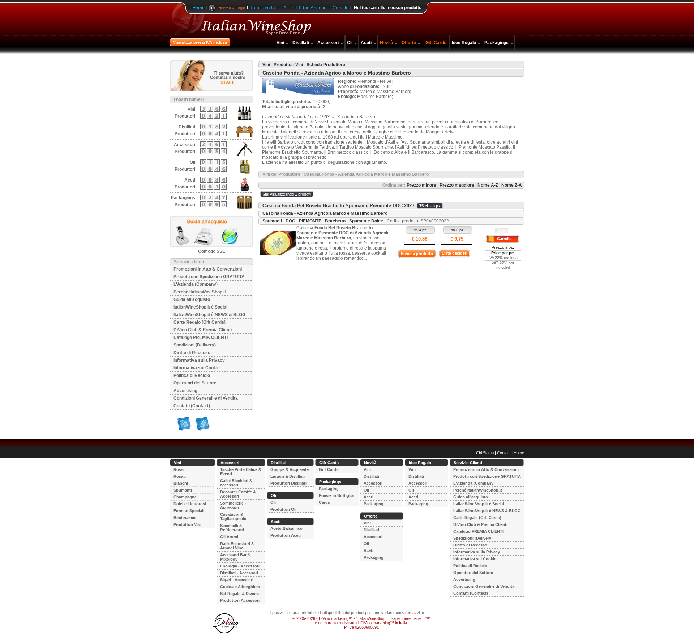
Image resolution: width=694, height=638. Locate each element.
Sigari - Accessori (236, 580)
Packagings (496, 42)
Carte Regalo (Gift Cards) (200, 322)
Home (198, 7)
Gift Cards (435, 42)
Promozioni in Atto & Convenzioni (208, 269)
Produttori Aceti (285, 535)
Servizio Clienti (468, 462)
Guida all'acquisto (192, 299)
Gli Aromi (229, 537)
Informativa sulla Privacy (199, 360)
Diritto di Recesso (192, 352)
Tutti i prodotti (264, 7)
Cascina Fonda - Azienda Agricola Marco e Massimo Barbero (324, 213)
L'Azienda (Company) (196, 284)
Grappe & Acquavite (289, 469)
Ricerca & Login (231, 8)
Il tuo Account (313, 7)
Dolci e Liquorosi (190, 504)
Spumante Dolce (366, 221)
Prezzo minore (421, 185)
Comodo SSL (211, 251)
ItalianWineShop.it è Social (200, 307)
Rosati (180, 476)
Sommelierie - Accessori (233, 505)
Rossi (179, 469)
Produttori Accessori (240, 600)
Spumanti (272, 221)
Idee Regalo (464, 42)
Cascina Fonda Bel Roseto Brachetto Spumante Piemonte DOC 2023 (338, 205)
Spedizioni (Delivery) (195, 345)
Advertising (185, 390)
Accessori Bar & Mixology (235, 557)
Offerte (409, 42)
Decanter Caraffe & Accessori (238, 494)
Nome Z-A (511, 185)
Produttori (185, 116)
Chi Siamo (485, 453)
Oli (349, 42)
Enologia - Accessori (240, 566)
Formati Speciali (189, 511)
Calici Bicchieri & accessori (236, 482)
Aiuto (288, 7)
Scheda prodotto (417, 253)
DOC (290, 221)
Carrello (340, 7)
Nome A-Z (487, 185)
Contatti (503, 453)
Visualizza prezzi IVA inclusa (200, 42)
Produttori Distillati (288, 483)
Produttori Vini (288, 64)
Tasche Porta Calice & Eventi (240, 471)
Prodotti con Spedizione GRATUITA (209, 276)
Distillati (300, 42)
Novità (386, 42)
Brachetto (335, 221)
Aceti (366, 42)
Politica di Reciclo (192, 375)
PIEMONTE (310, 221)
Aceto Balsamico (286, 528)
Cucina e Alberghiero (240, 586)
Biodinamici (185, 517)
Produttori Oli (283, 509)
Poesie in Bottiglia (336, 495)
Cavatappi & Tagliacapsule (233, 516)
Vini (280, 42)
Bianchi (181, 483)
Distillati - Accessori (239, 573)
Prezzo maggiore (457, 185)
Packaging (329, 488)
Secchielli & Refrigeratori (232, 527)
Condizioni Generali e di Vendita (206, 398)
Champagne (185, 497)
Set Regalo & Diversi (239, 593)
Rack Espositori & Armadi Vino (237, 545)
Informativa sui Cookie (197, 367)
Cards (324, 502)
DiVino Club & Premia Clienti (203, 329)
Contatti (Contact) (192, 405)
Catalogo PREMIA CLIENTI (201, 337)
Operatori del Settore (195, 383)
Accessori (328, 42)
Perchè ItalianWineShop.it (200, 291)
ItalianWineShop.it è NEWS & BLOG (209, 314)
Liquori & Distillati (287, 476)
